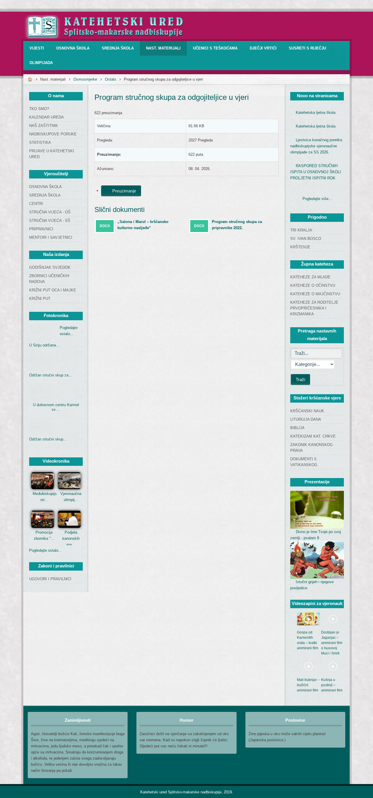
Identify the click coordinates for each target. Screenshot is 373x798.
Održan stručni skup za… (50, 375)
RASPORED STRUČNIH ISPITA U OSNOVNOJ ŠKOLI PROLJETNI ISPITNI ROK (315, 172)
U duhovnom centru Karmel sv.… (56, 407)
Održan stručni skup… (48, 439)
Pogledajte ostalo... (45, 550)
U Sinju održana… (44, 345)
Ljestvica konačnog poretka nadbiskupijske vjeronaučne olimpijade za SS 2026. (316, 146)
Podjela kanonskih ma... (71, 538)
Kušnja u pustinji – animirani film (331, 685)
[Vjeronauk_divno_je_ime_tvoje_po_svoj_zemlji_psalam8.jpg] (317, 510)
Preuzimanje (123, 190)
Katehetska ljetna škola (315, 112)
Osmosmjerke (85, 79)
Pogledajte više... (317, 199)
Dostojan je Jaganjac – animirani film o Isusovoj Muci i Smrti (331, 642)
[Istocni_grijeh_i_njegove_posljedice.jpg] (317, 560)
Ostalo (110, 79)
